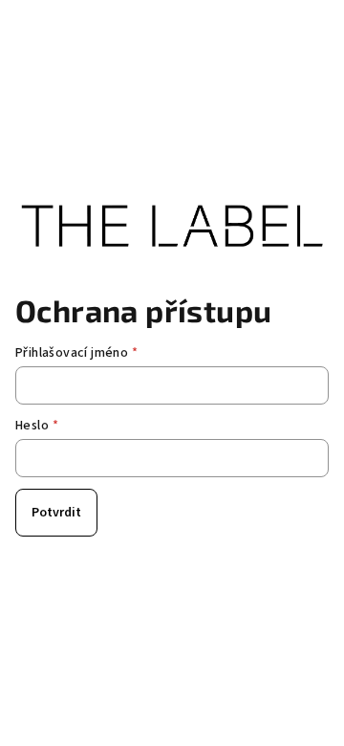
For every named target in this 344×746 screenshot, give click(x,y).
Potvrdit (56, 512)
